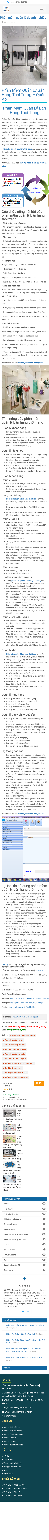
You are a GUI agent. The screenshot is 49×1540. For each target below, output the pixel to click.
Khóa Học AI (24, 1270)
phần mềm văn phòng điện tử (15, 1059)
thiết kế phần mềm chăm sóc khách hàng (19, 1063)
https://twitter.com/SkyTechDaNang (22, 1007)
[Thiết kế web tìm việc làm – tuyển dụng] (10, 1153)
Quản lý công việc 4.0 (24, 1265)
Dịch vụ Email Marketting (13, 1434)
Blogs (6, 1470)
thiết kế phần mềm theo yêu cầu (31, 814)
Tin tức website (24, 1255)
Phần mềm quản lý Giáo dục (24, 1239)
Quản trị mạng (24, 1229)
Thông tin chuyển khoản (13, 1463)
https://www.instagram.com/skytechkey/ (26, 1003)
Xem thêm (24, 1311)
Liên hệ (5, 964)
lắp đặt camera (24, 1250)
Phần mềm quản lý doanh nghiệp (23, 17)
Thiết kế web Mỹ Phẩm (13, 1496)
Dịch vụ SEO (24, 1204)
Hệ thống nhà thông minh (24, 1219)
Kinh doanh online (24, 1224)
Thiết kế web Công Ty (12, 1492)
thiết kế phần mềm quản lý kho (30, 363)
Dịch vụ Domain (10, 1438)
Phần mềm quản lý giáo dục (14, 1045)
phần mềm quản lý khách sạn (15, 1049)
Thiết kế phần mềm (24, 1214)
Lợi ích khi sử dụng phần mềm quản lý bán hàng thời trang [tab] (24, 887)
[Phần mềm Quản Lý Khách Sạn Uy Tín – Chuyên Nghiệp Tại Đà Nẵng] (10, 1179)
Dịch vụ (24, 1260)
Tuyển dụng (8, 1474)
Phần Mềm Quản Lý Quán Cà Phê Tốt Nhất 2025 (24, 1358)
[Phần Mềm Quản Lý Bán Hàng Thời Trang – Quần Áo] (10, 1113)
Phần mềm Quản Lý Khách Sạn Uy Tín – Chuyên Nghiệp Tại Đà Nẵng (12, 1183)
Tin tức (24, 1245)
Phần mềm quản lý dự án (13, 1040)
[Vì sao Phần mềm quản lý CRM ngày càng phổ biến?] (10, 1139)
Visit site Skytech (9, 1416)
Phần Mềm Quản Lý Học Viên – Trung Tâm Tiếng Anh (26, 1325)
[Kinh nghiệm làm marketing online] (10, 1127)
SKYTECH (39, 970)
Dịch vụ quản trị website (13, 1445)
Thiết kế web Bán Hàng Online (15, 1489)
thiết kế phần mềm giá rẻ (13, 1068)
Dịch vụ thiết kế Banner (13, 1431)
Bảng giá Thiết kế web (12, 1467)
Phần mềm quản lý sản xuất (14, 1054)
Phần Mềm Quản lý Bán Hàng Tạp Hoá (20, 1334)
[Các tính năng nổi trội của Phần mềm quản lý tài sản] (10, 1164)
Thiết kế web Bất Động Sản (14, 1485)
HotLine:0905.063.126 (18, 2)
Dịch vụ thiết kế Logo (12, 1427)
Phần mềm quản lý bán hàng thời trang (21, 654)
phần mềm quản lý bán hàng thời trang (26, 581)
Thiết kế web (24, 1209)
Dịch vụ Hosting (10, 1441)
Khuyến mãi (8, 1460)
